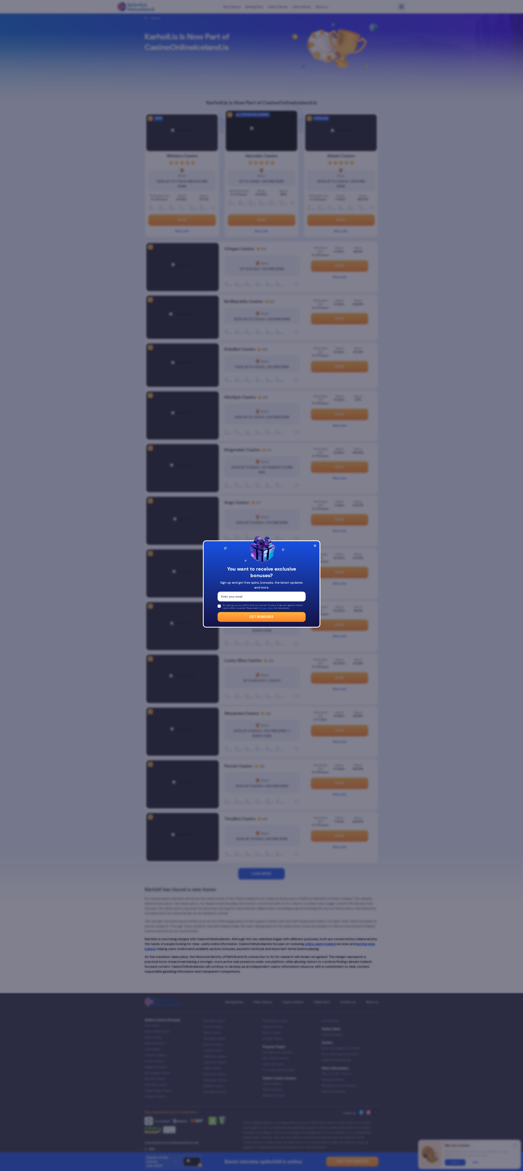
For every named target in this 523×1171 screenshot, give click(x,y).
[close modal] (315, 545)
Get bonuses (261, 617)
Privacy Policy (267, 608)
